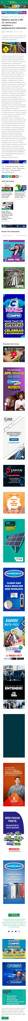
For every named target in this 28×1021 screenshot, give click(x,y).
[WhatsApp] (10, 176)
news (3, 170)
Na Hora (14, 168)
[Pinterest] (13, 176)
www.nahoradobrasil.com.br (8, 172)
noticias (7, 170)
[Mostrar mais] (20, 176)
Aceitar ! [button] (5, 1018)
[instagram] (19, 931)
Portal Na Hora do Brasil (15, 170)
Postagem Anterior (7, 235)
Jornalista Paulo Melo (6, 168)
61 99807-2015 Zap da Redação (17, 17)
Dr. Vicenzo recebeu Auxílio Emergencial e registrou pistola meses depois (7, 195)
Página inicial (5, 17)
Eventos (21, 166)
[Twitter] (6, 176)
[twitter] (12, 931)
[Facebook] (3, 176)
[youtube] (15, 931)
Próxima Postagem (21, 235)
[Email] (17, 176)
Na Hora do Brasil (20, 168)
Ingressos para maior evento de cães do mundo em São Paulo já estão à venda (20, 195)
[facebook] (9, 931)
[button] (2, 2)
